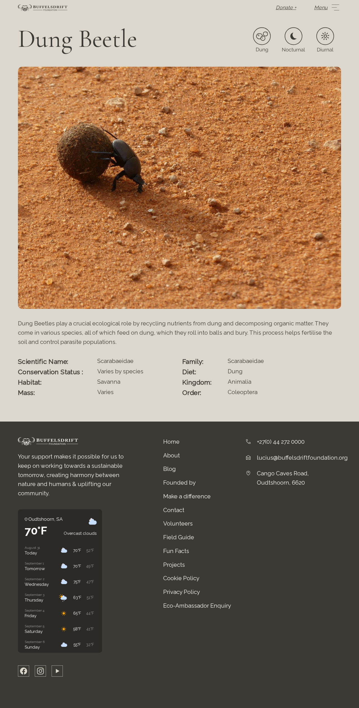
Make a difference (187, 496)
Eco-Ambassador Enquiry (197, 605)
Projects (174, 564)
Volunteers (178, 523)
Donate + (286, 7)
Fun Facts (176, 551)
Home (171, 441)
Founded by (179, 482)
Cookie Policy (181, 578)
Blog (169, 469)
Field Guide (178, 537)
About (171, 455)
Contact (173, 510)
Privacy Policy (181, 592)
